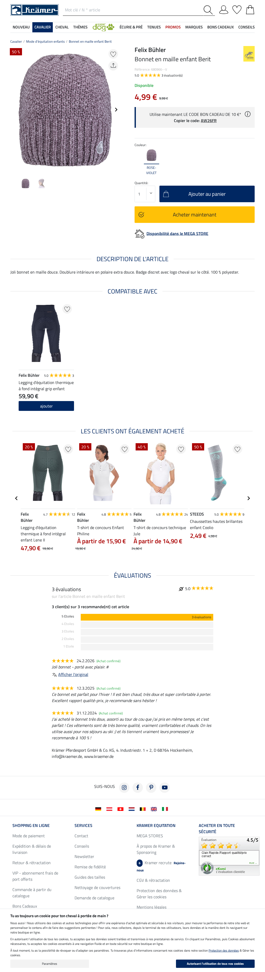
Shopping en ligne (31, 825)
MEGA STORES (150, 836)
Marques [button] (194, 27)
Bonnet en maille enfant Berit (90, 41)
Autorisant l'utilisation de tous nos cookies (215, 963)
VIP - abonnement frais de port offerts (35, 876)
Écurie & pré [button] (131, 27)
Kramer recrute (161, 866)
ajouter (46, 406)
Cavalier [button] (42, 27)
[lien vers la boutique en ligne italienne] (166, 808)
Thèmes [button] (80, 27)
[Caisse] (250, 9)
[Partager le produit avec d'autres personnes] (113, 66)
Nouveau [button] (21, 27)
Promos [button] (173, 27)
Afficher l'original (73, 674)
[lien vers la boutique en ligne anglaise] (155, 808)
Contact (81, 836)
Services (83, 825)
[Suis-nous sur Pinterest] (151, 787)
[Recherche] (209, 10)
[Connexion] (223, 9)
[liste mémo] (236, 9)
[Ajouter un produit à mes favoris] (113, 54)
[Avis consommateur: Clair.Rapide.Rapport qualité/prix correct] (229, 856)
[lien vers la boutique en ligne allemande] (99, 808)
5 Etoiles (68, 616)
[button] (103, 27)
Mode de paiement (28, 836)
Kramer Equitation (156, 825)
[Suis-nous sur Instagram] (124, 787)
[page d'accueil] (34, 9)
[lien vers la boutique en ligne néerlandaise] (133, 808)
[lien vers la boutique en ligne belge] (144, 808)
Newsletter (84, 856)
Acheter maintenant (194, 214)
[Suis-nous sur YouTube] (164, 787)
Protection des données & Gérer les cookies (159, 893)
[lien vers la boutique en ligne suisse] (121, 808)
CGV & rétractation (153, 880)
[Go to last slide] (16, 498)
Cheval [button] (62, 27)
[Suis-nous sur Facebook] (137, 787)
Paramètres (49, 963)
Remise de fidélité (90, 867)
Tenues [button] (154, 27)
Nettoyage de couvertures (97, 887)
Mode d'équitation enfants (45, 41)
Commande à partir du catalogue (31, 892)
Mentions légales (151, 907)
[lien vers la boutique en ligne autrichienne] (110, 808)
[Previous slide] (14, 109)
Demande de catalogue (94, 898)
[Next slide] (116, 109)
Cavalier (16, 41)
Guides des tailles (90, 877)
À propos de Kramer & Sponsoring (156, 849)
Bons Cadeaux (24, 906)
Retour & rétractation (31, 863)
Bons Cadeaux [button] (220, 27)
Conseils (82, 846)
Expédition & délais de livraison (31, 849)
